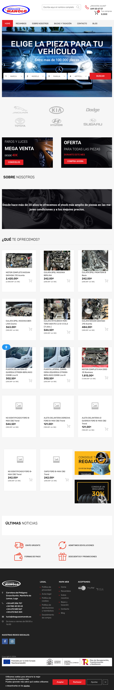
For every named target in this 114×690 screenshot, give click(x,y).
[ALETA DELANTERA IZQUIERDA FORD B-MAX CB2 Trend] (95, 406)
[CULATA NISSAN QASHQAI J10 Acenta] (95, 309)
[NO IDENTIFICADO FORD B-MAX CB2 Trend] (19, 406)
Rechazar (77, 682)
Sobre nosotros (40, 23)
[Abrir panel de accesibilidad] (6, 347)
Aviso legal (46, 594)
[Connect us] (5, 641)
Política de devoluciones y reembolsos (48, 608)
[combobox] (13, 76)
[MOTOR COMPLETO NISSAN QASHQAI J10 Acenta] (19, 260)
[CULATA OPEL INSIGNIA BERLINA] (57, 260)
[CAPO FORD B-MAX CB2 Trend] (56, 459)
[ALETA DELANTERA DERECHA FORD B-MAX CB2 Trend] (57, 406)
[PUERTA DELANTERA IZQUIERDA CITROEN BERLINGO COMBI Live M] (19, 357)
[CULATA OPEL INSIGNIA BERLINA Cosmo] (19, 309)
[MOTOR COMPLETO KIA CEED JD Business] (95, 357)
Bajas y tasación (63, 23)
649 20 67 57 (96, 9)
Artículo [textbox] (79, 76)
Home (7, 23)
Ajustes (94, 682)
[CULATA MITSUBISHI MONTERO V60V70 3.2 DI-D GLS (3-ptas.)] (57, 309)
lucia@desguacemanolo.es (18, 617)
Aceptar (60, 682)
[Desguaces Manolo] (14, 10)
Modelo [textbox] (35, 76)
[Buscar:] (61, 7)
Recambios (21, 23)
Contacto (82, 23)
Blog (94, 23)
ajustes (27, 686)
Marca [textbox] (13, 76)
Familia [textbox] (56, 76)
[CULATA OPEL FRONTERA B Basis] (95, 260)
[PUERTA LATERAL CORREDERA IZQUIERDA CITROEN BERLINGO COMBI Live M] (57, 357)
